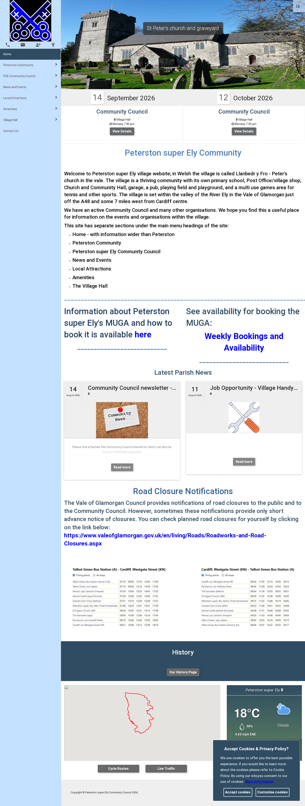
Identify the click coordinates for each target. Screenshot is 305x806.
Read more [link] (122, 467)
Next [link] (296, 45)
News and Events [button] (14, 87)
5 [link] (188, 79)
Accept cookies (237, 792)
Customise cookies (272, 792)
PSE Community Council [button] (19, 76)
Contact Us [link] (10, 131)
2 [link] (171, 79)
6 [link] (194, 79)
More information (259, 781)
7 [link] (200, 79)
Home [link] (7, 54)
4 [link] (183, 79)
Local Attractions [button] (15, 98)
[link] (298, 6)
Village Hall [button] (10, 120)
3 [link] (177, 79)
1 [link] (165, 79)
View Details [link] (122, 131)
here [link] (143, 334)
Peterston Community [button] (18, 65)
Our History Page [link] (183, 672)
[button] (298, 6)
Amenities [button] (10, 109)
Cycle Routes (118, 769)
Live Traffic (166, 769)
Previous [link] (70, 45)
